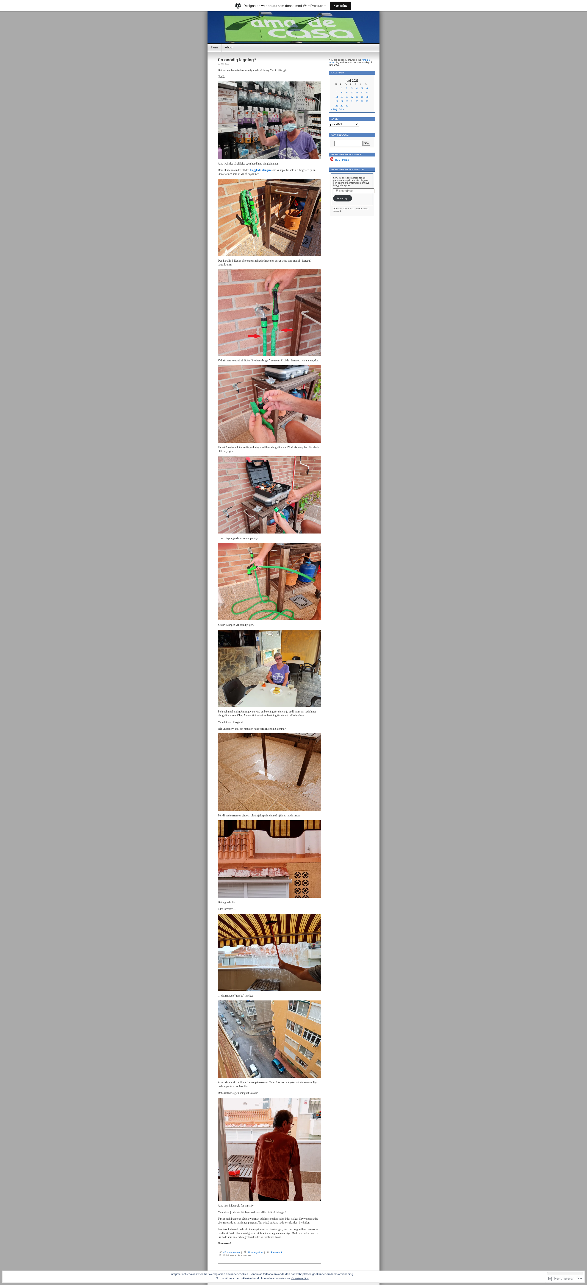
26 (362, 101)
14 (336, 97)
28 (336, 105)
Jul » (341, 109)
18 (357, 97)
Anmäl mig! (342, 198)
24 (352, 101)
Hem (214, 47)
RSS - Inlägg (342, 160)
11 (357, 92)
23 (347, 101)
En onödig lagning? (237, 60)
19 (362, 97)
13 (367, 92)
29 (342, 105)
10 (352, 92)
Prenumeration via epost (347, 169)
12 (362, 92)
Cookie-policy (300, 1278)
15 (342, 97)
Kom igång (340, 5)
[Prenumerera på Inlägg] (332, 160)
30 (347, 105)
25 (357, 101)
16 (347, 97)
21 (336, 101)
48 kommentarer (232, 1252)
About (229, 47)
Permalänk (276, 1252)
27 (367, 101)
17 (352, 97)
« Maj (334, 109)
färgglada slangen (260, 170)
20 (367, 97)
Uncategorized (255, 1252)
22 (342, 101)
